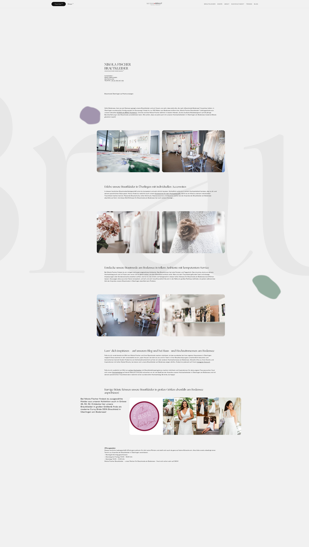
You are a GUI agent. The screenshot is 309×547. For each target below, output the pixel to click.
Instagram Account (203, 362)
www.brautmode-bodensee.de (113, 71)
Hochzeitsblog (117, 372)
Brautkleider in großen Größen (96, 407)
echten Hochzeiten (134, 370)
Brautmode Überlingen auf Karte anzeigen (118, 94)
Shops (70, 4)
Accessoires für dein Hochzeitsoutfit (167, 193)
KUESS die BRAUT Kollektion (127, 112)
